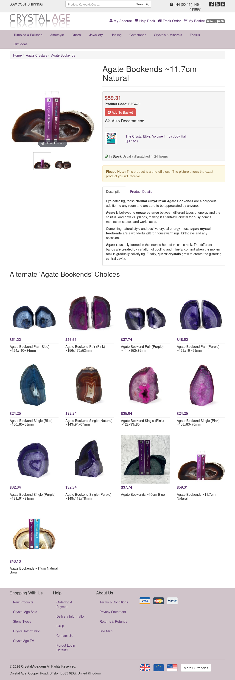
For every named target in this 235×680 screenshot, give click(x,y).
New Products (23, 602)
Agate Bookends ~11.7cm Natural (196, 496)
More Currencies (196, 668)
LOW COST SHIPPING (26, 4)
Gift (21, 44)
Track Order (171, 20)
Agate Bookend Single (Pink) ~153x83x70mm (198, 422)
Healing (116, 34)
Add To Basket (122, 112)
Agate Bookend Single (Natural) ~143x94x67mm (88, 422)
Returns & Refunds (113, 621)
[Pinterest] (223, 4)
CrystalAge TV (23, 640)
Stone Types (22, 621)
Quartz (76, 34)
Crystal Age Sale (25, 611)
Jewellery (96, 34)
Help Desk (146, 20)
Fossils (195, 34)
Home (17, 55)
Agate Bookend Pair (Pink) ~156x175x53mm (85, 348)
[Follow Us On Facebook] (211, 4)
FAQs (60, 626)
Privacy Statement (113, 611)
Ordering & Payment (64, 604)
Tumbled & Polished (28, 34)
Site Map (106, 631)
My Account (122, 20)
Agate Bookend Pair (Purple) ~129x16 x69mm (198, 348)
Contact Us (64, 635)
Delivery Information (71, 616)
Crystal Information (27, 631)
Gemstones (137, 34)
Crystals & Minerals (168, 34)
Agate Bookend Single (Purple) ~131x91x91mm (33, 496)
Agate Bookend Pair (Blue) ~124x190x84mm (29, 348)
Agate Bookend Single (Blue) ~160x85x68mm (31, 422)
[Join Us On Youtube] (217, 4)
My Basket (205, 20)
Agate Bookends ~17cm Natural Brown (34, 570)
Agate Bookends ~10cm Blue (143, 494)
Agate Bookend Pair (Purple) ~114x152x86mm (142, 348)
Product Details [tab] (141, 191)
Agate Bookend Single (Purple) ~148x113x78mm (88, 496)
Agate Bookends (63, 55)
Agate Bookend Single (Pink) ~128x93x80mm (142, 422)
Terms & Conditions (114, 602)
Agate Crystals (36, 55)
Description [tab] (114, 191)
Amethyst (57, 34)
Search (141, 4)
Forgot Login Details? (65, 647)
